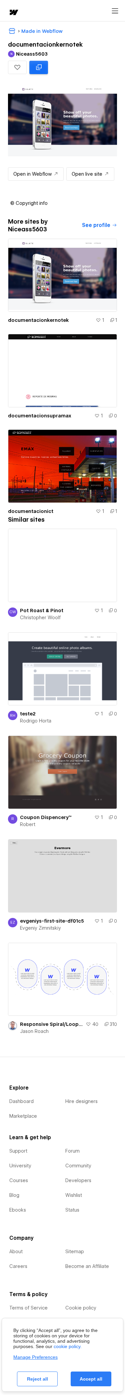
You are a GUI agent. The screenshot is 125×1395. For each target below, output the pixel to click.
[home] (13, 13)
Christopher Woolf (40, 617)
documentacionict (30, 511)
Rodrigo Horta (35, 720)
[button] (17, 67)
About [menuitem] (16, 1251)
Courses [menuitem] (18, 1180)
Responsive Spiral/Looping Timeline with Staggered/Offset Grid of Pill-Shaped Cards (51, 1024)
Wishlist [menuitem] (73, 1195)
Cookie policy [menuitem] (80, 1308)
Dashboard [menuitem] (21, 1101)
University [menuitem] (20, 1165)
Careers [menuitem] (18, 1266)
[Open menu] (115, 11)
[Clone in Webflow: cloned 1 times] (38, 67)
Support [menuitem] (18, 1151)
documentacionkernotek (38, 320)
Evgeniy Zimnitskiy (40, 928)
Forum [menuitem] (72, 1151)
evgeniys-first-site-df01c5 (52, 921)
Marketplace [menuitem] (23, 1116)
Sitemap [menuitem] (74, 1251)
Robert (27, 824)
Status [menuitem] (72, 1210)
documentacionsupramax (39, 415)
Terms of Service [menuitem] (28, 1308)
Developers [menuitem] (78, 1180)
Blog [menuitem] (14, 1195)
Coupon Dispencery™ (45, 817)
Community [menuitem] (78, 1165)
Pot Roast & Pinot (41, 610)
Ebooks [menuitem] (17, 1210)
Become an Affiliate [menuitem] (87, 1266)
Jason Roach (34, 1031)
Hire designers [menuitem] (81, 1101)
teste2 (28, 713)
